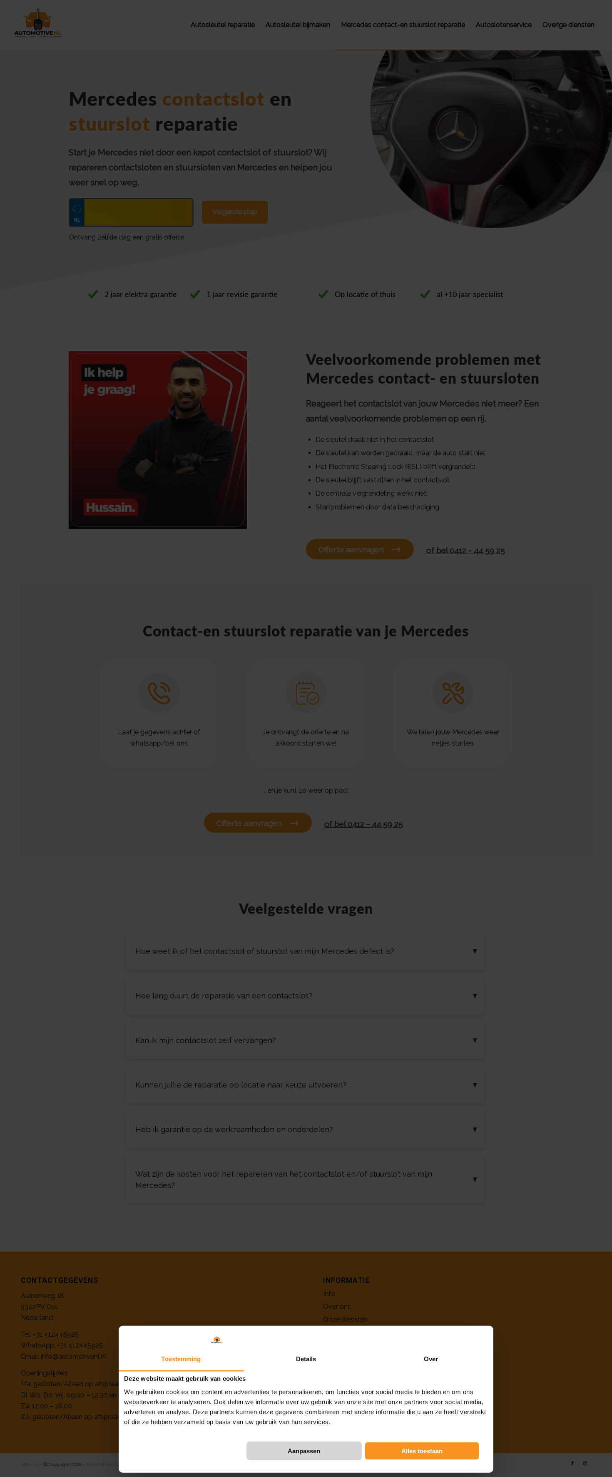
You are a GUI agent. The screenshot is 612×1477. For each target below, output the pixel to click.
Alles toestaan (422, 1451)
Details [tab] (306, 1358)
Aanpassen (304, 1451)
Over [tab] (431, 1358)
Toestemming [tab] (181, 1358)
